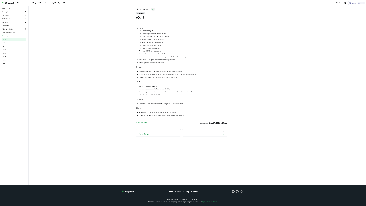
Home (171, 191)
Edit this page (142, 122)
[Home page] (138, 9)
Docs (179, 191)
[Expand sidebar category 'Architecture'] (25, 18)
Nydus (60, 3)
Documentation (23, 3)
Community (49, 3)
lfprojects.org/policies (209, 202)
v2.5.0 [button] (337, 3)
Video (40, 3)
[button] (14, 11)
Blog (34, 3)
